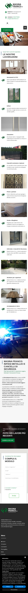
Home (3, 541)
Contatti (3, 554)
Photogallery (4, 549)
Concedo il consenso (11, 488)
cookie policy (5, 571)
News (2, 552)
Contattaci (8, 30)
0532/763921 (16, 17)
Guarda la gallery (7, 440)
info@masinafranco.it (13, 18)
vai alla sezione (14, 61)
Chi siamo (3, 544)
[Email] (7, 23)
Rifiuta (8, 586)
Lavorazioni (4, 546)
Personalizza (14, 589)
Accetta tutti (20, 586)
